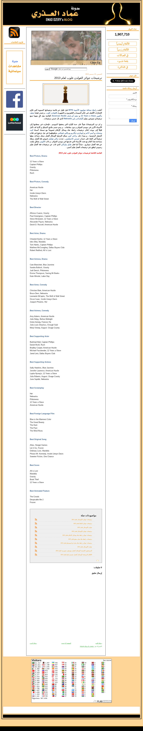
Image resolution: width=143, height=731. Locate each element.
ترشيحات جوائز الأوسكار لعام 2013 (82, 519)
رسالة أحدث (33, 643)
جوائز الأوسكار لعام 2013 (84, 547)
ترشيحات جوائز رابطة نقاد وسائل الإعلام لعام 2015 (77, 535)
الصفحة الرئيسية (66, 643)
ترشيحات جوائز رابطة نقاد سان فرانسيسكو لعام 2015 (76, 543)
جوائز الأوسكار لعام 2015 (84, 527)
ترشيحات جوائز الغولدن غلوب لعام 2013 (78, 77)
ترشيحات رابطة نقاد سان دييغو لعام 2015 (80, 539)
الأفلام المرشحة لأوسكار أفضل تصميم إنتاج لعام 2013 (76, 554)
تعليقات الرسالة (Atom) (87, 646)
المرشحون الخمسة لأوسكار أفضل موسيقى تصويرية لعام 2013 (74, 551)
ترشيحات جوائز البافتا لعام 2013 (82, 523)
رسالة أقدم (99, 643)
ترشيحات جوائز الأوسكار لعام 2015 (82, 531)
